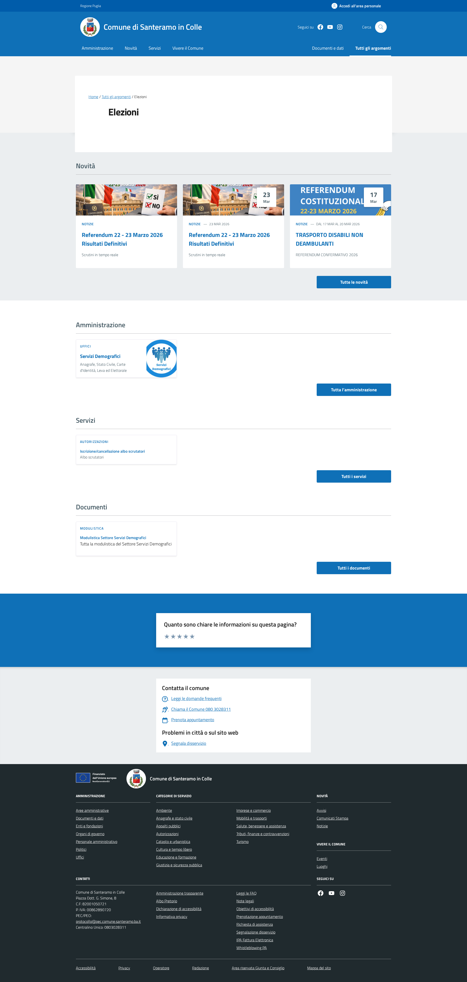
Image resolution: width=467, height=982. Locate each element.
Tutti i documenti (354, 568)
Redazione (200, 968)
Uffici (80, 857)
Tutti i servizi (353, 476)
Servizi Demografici (100, 356)
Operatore (161, 968)
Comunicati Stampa (332, 818)
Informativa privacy (171, 916)
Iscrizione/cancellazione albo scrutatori (112, 451)
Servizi (155, 48)
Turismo (242, 841)
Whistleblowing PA (251, 948)
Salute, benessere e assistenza (261, 826)
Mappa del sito (319, 968)
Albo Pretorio (166, 901)
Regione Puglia (90, 5)
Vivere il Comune (187, 48)
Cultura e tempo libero (174, 849)
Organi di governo (90, 834)
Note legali (245, 901)
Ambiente (164, 810)
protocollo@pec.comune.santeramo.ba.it (108, 921)
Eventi (322, 858)
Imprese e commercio (253, 810)
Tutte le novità (354, 282)
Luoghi (322, 866)
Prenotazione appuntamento (259, 916)
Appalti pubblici (168, 826)
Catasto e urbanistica (173, 841)
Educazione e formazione (176, 857)
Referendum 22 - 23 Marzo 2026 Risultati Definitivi (122, 239)
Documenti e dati (89, 818)
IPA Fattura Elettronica (254, 940)
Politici (81, 849)
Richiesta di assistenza (254, 924)
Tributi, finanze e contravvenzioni (262, 834)
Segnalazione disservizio (255, 932)
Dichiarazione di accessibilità (178, 909)
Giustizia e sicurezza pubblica (179, 865)
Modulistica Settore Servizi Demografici (113, 538)
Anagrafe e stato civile (174, 818)
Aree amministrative (92, 810)
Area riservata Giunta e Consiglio (258, 968)
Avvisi (321, 810)
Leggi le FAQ (246, 893)
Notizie (88, 223)
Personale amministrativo (96, 841)
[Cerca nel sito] (381, 27)
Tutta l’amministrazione (354, 389)
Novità (131, 48)
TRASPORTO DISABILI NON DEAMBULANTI (329, 239)
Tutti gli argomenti (116, 97)
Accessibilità (86, 968)
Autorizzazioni (167, 834)
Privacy (124, 968)
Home (93, 97)
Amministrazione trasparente (179, 893)
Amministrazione (97, 48)
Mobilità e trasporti (251, 818)
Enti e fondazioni (89, 826)
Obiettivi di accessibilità (255, 909)
